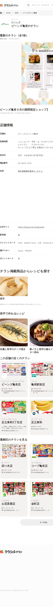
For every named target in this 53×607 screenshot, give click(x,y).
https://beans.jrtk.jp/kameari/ (31, 227)
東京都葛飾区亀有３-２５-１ (30, 171)
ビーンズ (15, 22)
